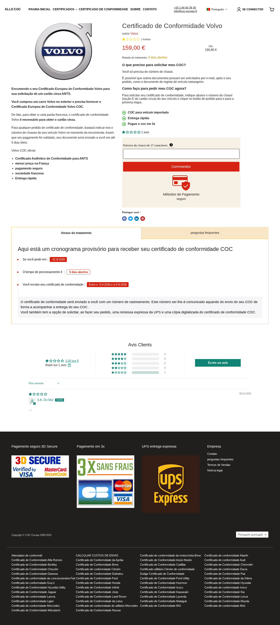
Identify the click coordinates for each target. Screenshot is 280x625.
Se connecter (252, 9)
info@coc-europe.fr (185, 11)
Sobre (135, 9)
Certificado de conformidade (103, 9)
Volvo (134, 33)
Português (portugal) (250, 534)
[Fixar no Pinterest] (142, 218)
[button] (217, 9)
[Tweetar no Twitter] (130, 218)
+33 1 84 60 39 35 (185, 7)
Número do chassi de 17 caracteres (165, 145)
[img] (38, 394)
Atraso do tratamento (76, 233)
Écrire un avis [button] (218, 362)
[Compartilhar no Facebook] (124, 218)
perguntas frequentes (205, 232)
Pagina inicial (39, 9)
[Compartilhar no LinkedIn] (136, 218)
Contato (150, 9)
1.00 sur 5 (72, 360)
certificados (64, 9)
